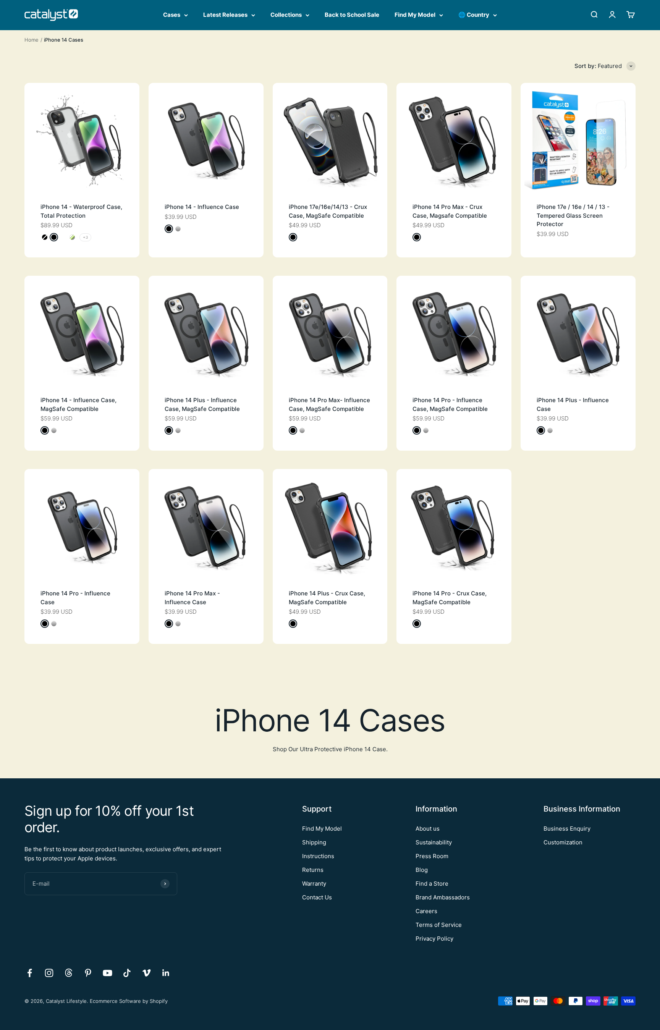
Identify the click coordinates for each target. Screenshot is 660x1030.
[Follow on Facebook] (29, 973)
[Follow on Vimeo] (146, 973)
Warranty (314, 883)
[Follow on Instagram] (49, 973)
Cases (171, 14)
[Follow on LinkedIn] (166, 973)
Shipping (314, 842)
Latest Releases (225, 14)
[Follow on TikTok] (127, 973)
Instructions (318, 856)
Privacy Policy (434, 938)
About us (428, 828)
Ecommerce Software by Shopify (129, 1001)
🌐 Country (473, 14)
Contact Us (317, 897)
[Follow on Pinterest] (88, 973)
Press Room (432, 856)
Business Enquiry (567, 828)
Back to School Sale (352, 14)
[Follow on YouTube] (107, 973)
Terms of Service (439, 924)
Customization (563, 842)
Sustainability (434, 842)
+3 (85, 237)
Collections (286, 14)
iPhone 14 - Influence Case (202, 206)
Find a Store (432, 883)
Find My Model (415, 14)
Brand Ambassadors (443, 897)
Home (31, 40)
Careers (426, 911)
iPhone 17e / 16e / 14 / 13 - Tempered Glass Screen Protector (573, 215)
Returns (313, 869)
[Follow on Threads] (68, 973)
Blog (422, 869)
